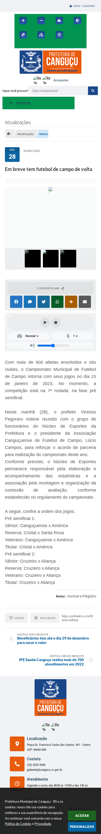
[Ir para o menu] (19, 45)
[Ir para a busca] (30, 45)
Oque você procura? (15, 91)
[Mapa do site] (41, 34)
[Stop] (56, 322)
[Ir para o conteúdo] (74, 35)
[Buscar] (93, 90)
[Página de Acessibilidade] (59, 34)
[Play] (45, 322)
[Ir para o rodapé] (41, 45)
